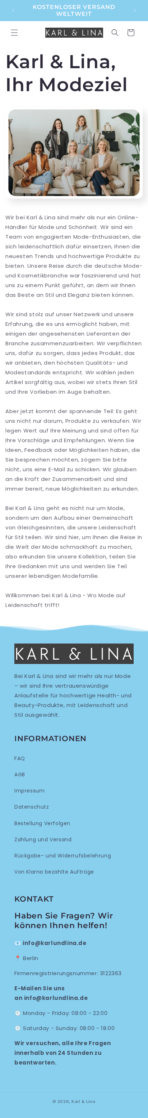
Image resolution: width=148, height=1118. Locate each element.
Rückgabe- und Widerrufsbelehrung (62, 855)
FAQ (19, 758)
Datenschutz (31, 806)
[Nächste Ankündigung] (135, 10)
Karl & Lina (83, 1101)
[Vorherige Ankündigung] (13, 10)
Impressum (29, 790)
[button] (14, 33)
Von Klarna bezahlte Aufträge (54, 871)
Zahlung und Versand (42, 839)
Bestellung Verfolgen (42, 823)
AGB (19, 774)
